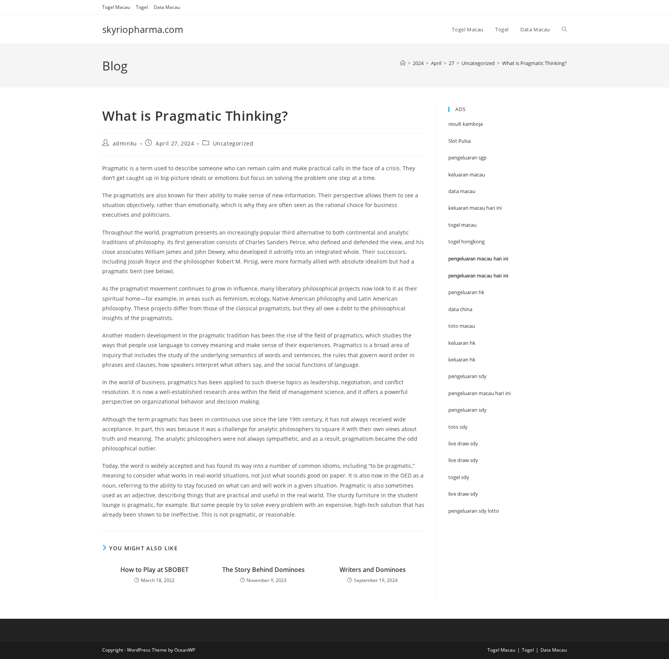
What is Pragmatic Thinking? (534, 63)
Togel (142, 7)
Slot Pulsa (459, 140)
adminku (125, 143)
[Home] (402, 63)
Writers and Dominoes (373, 569)
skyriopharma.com (142, 29)
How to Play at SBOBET (154, 569)
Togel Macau (116, 7)
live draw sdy (463, 493)
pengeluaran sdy (467, 409)
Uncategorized (233, 143)
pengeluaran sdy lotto (473, 510)
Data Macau (167, 7)
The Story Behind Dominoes (263, 569)
